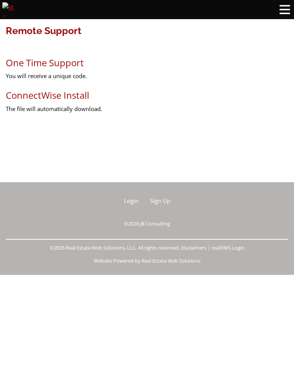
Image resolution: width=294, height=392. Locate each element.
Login (131, 200)
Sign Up (160, 200)
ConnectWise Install (47, 95)
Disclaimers (193, 247)
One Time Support (46, 62)
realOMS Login (228, 247)
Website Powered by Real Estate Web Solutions (147, 260)
